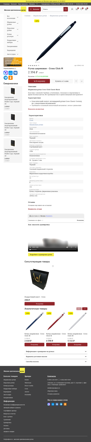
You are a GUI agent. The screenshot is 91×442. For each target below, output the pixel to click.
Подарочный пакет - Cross (35, 297)
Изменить (49, 216)
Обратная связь (52, 391)
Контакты (51, 376)
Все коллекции (11, 17)
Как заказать (23, 4)
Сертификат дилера (10, 410)
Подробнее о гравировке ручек (41, 255)
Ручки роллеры (10, 35)
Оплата (32, 4)
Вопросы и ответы (9, 414)
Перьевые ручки (10, 29)
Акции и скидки (9, 431)
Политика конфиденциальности (14, 405)
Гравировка (7, 422)
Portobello (28, 394)
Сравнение (7, 419)
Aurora (27, 392)
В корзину (39, 304)
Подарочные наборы (11, 41)
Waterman (28, 383)
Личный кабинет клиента (12, 407)
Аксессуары (11, 54)
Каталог (14, 4)
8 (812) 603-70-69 (81, 4)
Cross (31, 120)
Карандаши (11, 50)
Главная (6, 4)
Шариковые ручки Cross (58, 16)
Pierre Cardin (29, 385)
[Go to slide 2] (36, 62)
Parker (27, 380)
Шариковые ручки (40, 16)
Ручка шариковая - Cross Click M (34, 335)
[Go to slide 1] (35, 62)
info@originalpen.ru (53, 388)
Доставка (7, 428)
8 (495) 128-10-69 (67, 4)
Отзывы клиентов (53, 394)
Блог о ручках (8, 416)
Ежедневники (12, 46)
